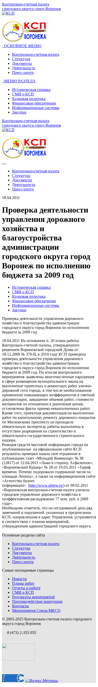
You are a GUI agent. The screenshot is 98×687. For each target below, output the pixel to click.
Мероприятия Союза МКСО (36, 610)
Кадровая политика (28, 98)
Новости (19, 579)
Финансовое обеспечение (34, 103)
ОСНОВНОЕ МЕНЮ (21, 46)
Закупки (19, 112)
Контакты (20, 606)
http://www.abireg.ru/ (46, 485)
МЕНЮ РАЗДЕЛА (19, 81)
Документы (22, 63)
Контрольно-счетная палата (35, 54)
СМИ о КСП (23, 94)
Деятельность (23, 68)
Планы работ (23, 583)
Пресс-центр (23, 72)
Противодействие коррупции (37, 601)
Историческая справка (31, 89)
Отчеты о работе (26, 588)
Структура (21, 59)
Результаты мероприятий (33, 597)
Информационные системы (35, 108)
